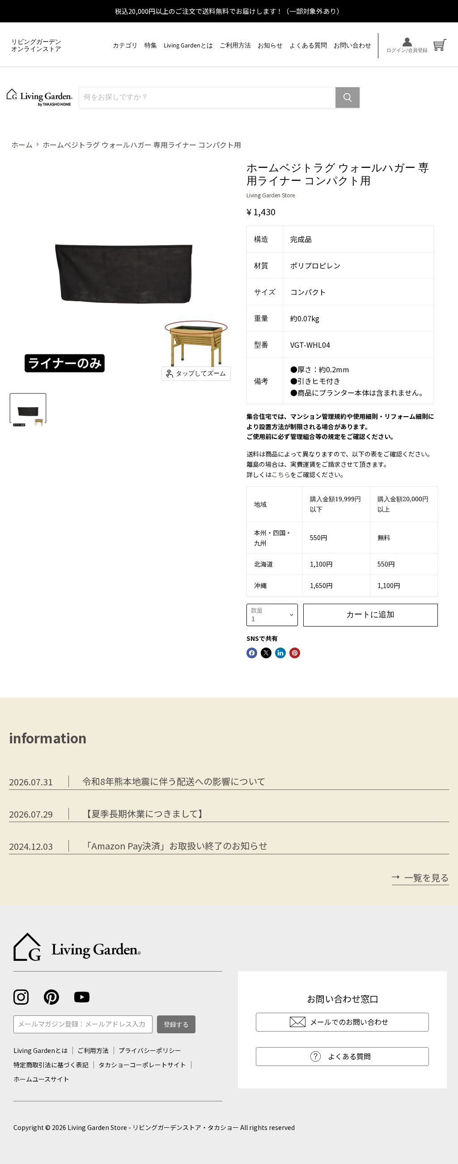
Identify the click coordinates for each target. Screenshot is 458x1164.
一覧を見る (426, 878)
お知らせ (270, 45)
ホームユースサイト (41, 1078)
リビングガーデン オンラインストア (36, 46)
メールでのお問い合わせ (349, 1021)
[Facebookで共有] (251, 653)
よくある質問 (308, 45)
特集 (150, 45)
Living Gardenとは (188, 45)
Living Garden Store (270, 195)
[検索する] (347, 97)
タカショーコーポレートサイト (142, 1064)
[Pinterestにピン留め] (294, 653)
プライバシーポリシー (150, 1050)
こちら (280, 474)
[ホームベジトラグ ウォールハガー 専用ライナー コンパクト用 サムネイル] (28, 408)
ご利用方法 (235, 45)
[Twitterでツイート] (266, 653)
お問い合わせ (352, 45)
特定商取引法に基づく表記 (51, 1064)
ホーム (22, 145)
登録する (176, 1024)
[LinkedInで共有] (280, 653)
